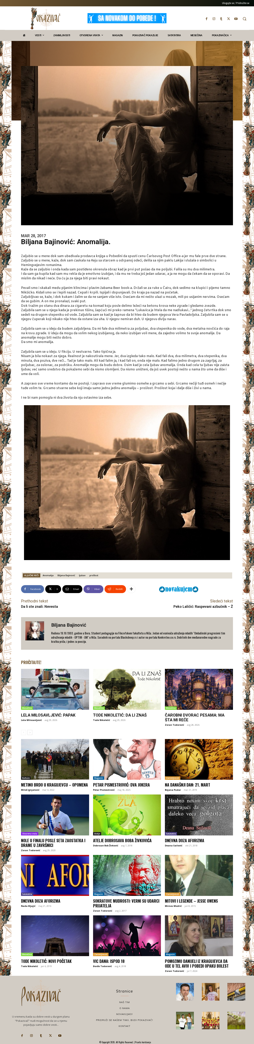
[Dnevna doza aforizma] (199, 814)
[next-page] (29, 732)
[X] (228, 18)
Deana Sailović (173, 845)
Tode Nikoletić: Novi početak (46, 961)
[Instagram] (213, 18)
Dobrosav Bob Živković (105, 845)
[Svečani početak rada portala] (211, 1020)
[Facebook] (206, 18)
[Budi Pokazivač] (185, 1020)
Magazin (98, 778)
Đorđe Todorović (102, 966)
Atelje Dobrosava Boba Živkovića (122, 840)
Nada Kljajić (28, 905)
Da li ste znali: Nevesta (39, 606)
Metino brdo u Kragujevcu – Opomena (54, 785)
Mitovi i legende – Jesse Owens (191, 901)
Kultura (26, 778)
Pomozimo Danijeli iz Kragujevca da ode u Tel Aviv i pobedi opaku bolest (197, 963)
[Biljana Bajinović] (36, 633)
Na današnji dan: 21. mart (187, 785)
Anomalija (48, 575)
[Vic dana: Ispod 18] (127, 935)
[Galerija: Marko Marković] (236, 1020)
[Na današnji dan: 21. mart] (199, 759)
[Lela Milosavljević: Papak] (55, 689)
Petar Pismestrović (104, 789)
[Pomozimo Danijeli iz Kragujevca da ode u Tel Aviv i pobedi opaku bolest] (199, 935)
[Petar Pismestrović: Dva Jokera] (127, 759)
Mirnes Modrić (173, 905)
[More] (131, 589)
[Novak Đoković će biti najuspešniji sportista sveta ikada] (185, 992)
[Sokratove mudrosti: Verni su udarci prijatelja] (127, 875)
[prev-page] (23, 732)
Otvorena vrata (29, 833)
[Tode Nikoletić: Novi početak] (55, 935)
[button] (244, 18)
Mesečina (27, 708)
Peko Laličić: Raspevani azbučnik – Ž (203, 606)
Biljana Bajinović (66, 575)
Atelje (97, 833)
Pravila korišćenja (143, 1042)
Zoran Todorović (174, 724)
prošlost (93, 575)
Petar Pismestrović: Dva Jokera (121, 785)
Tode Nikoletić (101, 720)
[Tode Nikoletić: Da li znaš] (127, 689)
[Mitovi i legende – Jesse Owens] (199, 875)
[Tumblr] (221, 18)
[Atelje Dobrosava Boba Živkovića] (127, 814)
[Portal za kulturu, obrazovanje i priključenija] (45, 18)
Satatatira (171, 833)
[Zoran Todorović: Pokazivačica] (236, 992)
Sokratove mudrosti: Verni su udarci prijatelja (126, 903)
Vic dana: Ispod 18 (109, 961)
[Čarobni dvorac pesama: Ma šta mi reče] (199, 689)
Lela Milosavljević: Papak (48, 715)
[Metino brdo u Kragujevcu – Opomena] (55, 759)
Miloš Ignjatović (30, 789)
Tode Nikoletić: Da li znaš (120, 715)
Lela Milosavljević (31, 720)
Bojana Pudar (173, 789)
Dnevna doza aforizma (184, 840)
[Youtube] (236, 18)
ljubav (82, 575)
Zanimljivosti (172, 778)
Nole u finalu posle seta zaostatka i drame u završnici (53, 842)
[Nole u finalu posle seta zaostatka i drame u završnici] (55, 814)
